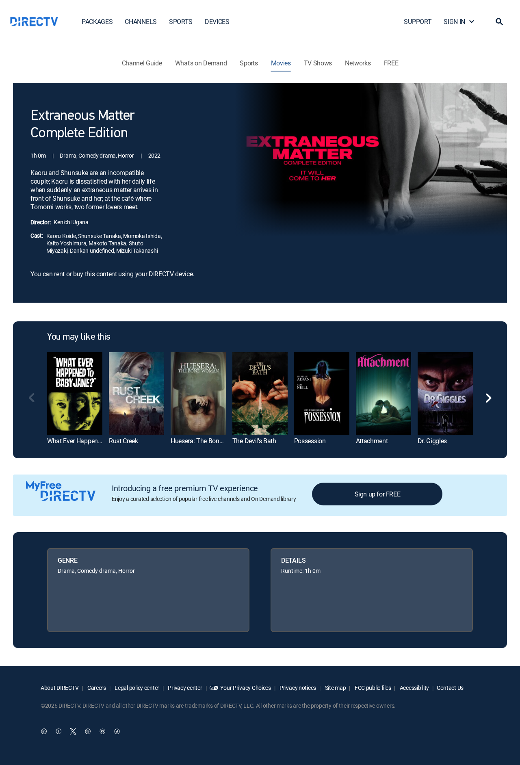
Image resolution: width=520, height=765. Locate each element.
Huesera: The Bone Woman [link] (208, 440)
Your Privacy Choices (245, 687)
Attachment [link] (372, 440)
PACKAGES (97, 21)
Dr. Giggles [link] (432, 440)
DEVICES (217, 21)
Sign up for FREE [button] (378, 494)
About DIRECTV (59, 687)
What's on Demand (201, 63)
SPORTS (181, 21)
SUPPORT (417, 21)
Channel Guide (142, 63)
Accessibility (414, 687)
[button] (499, 21)
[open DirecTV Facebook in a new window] (58, 731)
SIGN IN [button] (454, 21)
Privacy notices (297, 687)
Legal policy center (136, 687)
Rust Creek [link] (123, 440)
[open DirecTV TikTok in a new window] (117, 731)
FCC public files (372, 687)
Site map (335, 687)
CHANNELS (140, 21)
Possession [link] (310, 440)
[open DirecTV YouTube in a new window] (102, 731)
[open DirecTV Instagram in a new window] (87, 731)
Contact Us (450, 687)
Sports (249, 63)
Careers (96, 687)
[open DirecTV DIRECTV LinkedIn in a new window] (44, 731)
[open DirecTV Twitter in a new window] (73, 731)
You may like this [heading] (78, 337)
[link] (74, 393)
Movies (281, 63)
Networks (357, 63)
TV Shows (318, 63)
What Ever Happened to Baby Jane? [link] (96, 440)
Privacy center (184, 687)
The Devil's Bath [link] (254, 440)
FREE (391, 63)
